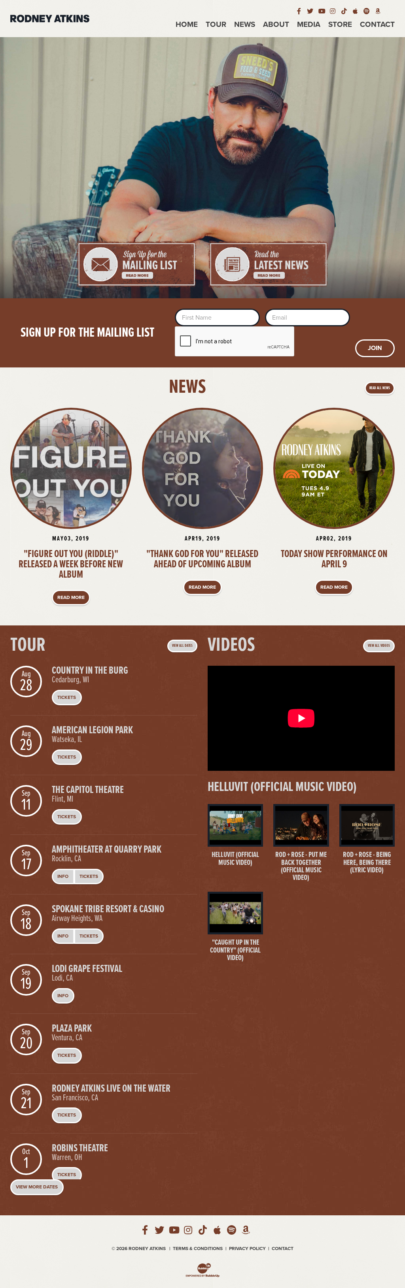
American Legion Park (92, 730)
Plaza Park (72, 1029)
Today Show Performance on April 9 (334, 559)
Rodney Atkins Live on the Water (111, 1089)
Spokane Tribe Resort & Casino (108, 909)
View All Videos (379, 645)
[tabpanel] (202, 167)
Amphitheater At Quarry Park (106, 850)
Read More (71, 597)
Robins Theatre (80, 1148)
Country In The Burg (90, 671)
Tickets (66, 697)
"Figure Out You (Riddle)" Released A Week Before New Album (71, 565)
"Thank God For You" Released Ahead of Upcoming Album (202, 559)
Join (375, 348)
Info (62, 876)
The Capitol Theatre (88, 790)
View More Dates (37, 1187)
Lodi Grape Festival (87, 969)
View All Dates (182, 645)
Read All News (379, 388)
